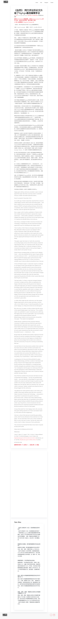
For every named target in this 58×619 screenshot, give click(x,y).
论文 (32, 15)
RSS (41, 2)
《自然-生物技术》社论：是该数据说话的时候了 (29, 528)
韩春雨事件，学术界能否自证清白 (26, 560)
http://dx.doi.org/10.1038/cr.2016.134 (28, 439)
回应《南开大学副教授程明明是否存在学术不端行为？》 (29, 576)
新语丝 (36, 15)
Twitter (51, 2)
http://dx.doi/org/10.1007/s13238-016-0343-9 (25, 438)
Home (37, 2)
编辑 (34, 15)
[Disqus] (29, 470)
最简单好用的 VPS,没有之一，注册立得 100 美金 (26, 445)
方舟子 (16, 15)
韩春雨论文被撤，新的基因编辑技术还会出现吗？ (29, 544)
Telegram (46, 2)
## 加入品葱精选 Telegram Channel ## (24, 22)
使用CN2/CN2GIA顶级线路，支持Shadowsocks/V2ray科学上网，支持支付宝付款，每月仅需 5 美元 (29, 19)
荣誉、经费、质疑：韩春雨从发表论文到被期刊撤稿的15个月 (29, 592)
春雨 (30, 15)
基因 (28, 15)
